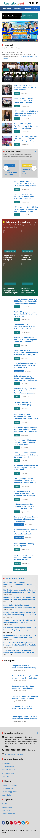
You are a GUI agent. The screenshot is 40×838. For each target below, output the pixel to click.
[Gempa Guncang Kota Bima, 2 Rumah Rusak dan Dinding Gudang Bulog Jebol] (6, 688)
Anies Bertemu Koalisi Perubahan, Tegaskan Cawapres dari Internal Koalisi (26, 416)
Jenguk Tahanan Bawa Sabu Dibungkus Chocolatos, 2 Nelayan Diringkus (10, 258)
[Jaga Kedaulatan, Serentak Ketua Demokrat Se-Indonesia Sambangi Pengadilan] (7, 457)
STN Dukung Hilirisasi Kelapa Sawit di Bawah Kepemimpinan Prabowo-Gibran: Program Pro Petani (26, 353)
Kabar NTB (17, 563)
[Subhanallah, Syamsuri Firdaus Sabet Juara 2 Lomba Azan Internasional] (7, 521)
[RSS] (27, 823)
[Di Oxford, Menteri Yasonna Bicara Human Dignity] (7, 406)
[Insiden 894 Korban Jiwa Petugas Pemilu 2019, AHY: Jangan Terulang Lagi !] (7, 508)
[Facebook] (3, 823)
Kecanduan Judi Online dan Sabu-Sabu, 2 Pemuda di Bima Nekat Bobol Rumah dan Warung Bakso (28, 291)
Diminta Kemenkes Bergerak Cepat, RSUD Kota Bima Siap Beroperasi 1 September (19, 629)
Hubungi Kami (7, 807)
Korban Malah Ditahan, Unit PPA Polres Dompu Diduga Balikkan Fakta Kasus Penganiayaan (28, 258)
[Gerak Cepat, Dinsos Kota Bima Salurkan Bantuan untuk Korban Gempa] (6, 719)
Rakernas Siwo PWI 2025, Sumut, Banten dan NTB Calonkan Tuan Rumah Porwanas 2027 (23, 101)
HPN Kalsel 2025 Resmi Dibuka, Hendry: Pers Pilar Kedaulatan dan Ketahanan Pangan (26, 209)
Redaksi (4, 804)
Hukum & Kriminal (10, 251)
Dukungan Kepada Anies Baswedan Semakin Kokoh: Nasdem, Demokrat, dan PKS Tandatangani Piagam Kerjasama (25, 482)
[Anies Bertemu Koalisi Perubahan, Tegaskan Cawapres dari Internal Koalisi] (7, 418)
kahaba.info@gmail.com (14, 754)
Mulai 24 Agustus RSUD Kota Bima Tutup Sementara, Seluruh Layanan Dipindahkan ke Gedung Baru (19, 599)
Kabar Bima (6, 763)
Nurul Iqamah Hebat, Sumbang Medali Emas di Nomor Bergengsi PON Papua (26, 557)
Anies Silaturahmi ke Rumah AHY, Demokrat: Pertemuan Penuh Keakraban (25, 442)
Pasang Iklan (6, 810)
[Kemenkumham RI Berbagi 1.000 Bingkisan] (7, 547)
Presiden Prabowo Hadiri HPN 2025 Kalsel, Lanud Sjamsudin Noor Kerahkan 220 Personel (25, 301)
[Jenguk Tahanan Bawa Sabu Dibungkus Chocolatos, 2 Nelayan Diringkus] (11, 242)
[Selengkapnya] (36, 151)
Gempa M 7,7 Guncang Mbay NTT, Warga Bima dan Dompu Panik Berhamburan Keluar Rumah (25, 677)
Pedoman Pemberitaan (10, 785)
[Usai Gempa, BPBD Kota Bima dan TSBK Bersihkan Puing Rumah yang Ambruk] (6, 698)
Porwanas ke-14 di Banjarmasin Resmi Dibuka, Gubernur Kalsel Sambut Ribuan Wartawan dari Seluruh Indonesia (26, 329)
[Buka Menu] (33, 3)
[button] (29, 3)
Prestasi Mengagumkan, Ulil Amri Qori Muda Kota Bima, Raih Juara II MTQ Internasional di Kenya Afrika (25, 366)
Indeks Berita (6, 795)
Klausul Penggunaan (9, 792)
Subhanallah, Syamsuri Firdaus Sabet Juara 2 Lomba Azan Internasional (26, 519)
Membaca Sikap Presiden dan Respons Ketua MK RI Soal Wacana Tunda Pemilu (25, 532)
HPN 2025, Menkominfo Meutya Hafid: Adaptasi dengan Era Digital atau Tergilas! (26, 113)
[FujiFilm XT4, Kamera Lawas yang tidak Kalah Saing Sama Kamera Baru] (7, 316)
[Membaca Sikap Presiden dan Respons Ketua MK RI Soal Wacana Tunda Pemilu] (7, 534)
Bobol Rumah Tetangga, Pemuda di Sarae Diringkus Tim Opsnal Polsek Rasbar (11, 291)
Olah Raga (5, 776)
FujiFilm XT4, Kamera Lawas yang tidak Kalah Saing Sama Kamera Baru (25, 314)
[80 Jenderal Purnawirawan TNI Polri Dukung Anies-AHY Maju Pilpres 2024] (7, 470)
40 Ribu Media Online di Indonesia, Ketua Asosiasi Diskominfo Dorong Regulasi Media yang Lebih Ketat (25, 184)
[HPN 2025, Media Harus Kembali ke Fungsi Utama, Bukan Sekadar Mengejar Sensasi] (7, 198)
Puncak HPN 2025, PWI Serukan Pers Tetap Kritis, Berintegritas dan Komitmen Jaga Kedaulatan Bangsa (26, 127)
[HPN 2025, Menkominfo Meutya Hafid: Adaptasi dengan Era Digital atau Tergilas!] (7, 115)
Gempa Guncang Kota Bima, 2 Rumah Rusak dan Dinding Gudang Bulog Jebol (24, 687)
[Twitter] (7, 823)
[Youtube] (19, 823)
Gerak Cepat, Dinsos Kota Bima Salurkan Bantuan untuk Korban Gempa (24, 718)
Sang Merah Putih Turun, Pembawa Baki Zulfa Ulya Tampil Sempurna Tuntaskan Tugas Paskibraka (24, 667)
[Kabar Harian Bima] (14, 3)
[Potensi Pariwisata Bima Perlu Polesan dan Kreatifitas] (11, 164)
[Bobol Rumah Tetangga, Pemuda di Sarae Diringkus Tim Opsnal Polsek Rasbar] (11, 274)
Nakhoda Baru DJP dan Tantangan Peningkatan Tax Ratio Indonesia (25, 87)
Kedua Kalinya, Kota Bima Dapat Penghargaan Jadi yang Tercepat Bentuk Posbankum (19, 606)
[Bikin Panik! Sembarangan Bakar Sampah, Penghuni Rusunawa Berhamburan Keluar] (26, 16)
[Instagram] (15, 823)
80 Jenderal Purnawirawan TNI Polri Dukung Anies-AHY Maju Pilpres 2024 (26, 468)
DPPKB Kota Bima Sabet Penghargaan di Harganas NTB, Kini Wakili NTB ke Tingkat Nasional (19, 644)
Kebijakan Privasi (8, 788)
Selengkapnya (20, 569)
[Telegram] (23, 823)
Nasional (6, 70)
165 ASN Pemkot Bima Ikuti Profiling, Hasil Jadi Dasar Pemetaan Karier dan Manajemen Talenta (19, 621)
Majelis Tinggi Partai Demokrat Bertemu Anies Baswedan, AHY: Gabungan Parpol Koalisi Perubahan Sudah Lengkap (24, 495)
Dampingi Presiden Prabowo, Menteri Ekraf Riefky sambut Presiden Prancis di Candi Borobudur (17, 74)
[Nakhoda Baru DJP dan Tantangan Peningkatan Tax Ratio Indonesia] (7, 90)
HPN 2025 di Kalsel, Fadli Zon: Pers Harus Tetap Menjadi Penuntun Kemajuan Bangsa (25, 139)
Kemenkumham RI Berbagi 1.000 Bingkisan (24, 545)
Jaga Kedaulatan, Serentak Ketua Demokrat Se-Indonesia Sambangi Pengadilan (26, 455)
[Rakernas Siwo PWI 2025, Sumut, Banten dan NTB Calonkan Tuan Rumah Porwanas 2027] (7, 102)
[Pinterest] (11, 823)
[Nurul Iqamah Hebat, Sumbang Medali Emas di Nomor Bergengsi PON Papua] (7, 559)
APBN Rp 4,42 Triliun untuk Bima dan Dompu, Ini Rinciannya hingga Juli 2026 (18, 652)
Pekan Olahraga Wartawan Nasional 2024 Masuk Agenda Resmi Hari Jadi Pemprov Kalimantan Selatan (25, 340)
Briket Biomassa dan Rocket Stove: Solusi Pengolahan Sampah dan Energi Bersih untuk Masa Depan (19, 636)
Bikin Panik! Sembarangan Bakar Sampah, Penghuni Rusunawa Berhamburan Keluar (19, 591)
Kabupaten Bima (27, 165)
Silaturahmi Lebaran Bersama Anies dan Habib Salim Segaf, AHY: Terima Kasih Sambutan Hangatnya (25, 430)
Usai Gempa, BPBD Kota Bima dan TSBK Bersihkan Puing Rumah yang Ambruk (25, 697)
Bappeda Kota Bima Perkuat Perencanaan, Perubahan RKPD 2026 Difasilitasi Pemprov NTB (17, 583)
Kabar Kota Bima (9, 166)
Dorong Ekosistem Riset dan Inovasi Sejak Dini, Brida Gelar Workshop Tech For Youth (19, 614)
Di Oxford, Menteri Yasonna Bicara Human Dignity (25, 404)
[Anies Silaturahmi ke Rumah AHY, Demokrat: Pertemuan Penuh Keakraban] (7, 444)
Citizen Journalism (8, 814)
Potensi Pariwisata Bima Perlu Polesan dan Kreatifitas (10, 172)
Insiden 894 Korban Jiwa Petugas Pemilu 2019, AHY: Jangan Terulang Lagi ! (24, 506)
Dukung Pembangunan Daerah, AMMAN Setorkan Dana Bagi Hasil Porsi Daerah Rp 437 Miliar (25, 379)
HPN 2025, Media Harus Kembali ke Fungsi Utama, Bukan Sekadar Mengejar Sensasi (24, 197)
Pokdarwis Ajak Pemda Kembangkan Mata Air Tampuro (28, 172)
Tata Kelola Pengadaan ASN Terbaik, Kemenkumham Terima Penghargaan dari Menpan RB (25, 392)
